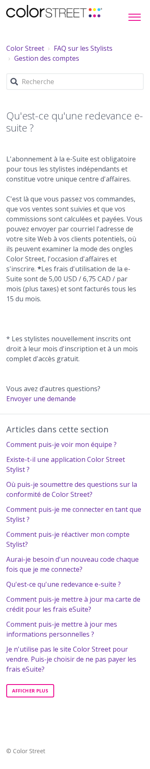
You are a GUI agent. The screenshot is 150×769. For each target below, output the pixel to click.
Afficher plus (30, 690)
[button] (134, 15)
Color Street (25, 48)
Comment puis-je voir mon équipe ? (61, 444)
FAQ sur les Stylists (83, 48)
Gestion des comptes (46, 58)
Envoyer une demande (41, 398)
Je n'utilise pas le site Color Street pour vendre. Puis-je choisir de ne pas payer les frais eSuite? (71, 659)
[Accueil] (54, 11)
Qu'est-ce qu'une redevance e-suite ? (63, 584)
